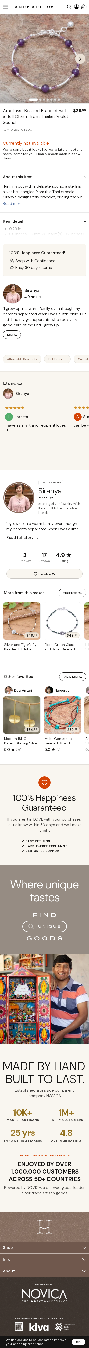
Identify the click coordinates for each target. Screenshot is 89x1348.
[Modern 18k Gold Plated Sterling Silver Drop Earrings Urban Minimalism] (21, 715)
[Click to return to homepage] (32, 6)
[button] (5, 6)
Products (25, 561)
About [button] (9, 1270)
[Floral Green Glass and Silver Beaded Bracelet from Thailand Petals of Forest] (62, 621)
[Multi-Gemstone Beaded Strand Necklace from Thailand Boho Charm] (62, 715)
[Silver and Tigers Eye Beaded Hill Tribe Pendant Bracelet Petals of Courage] (21, 621)
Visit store (72, 592)
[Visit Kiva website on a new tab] (39, 1327)
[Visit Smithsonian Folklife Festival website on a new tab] (19, 1326)
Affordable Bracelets (22, 359)
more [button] (12, 334)
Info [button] (6, 1259)
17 (44, 555)
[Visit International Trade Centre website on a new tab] (65, 1327)
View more (73, 676)
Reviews (44, 561)
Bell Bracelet (57, 359)
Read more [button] (12, 203)
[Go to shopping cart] (84, 6)
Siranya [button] (32, 290)
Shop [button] (8, 1247)
